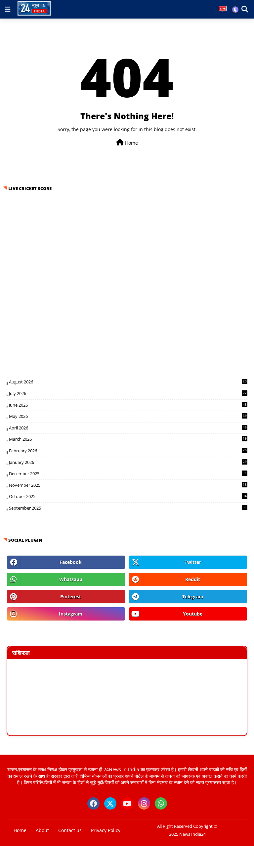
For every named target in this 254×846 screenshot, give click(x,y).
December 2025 (127, 473)
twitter (193, 562)
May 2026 (128, 416)
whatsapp (70, 579)
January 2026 (128, 462)
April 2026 (128, 428)
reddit (192, 579)
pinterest (70, 596)
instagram (70, 614)
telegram (192, 596)
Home (131, 143)
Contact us (70, 830)
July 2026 (128, 393)
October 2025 (128, 496)
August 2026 (128, 382)
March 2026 (128, 439)
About (42, 830)
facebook (71, 562)
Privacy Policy (105, 830)
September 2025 (127, 508)
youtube (192, 614)
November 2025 (128, 485)
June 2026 (128, 405)
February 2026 (128, 451)
